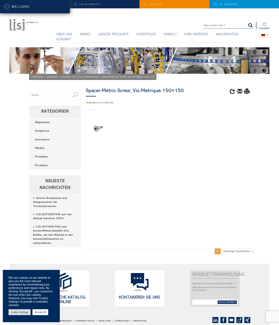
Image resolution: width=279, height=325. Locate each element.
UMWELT (170, 34)
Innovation (42, 139)
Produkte (41, 157)
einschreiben (227, 302)
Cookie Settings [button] (19, 312)
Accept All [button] (40, 312)
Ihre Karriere (196, 34)
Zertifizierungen (122, 321)
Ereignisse (42, 131)
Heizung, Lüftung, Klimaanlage (80, 77)
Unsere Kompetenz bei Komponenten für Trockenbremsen (50, 202)
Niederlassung (140, 321)
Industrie (51, 77)
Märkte (39, 148)
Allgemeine (42, 122)
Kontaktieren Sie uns (85, 321)
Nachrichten (227, 34)
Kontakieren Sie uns (139, 298)
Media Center (105, 321)
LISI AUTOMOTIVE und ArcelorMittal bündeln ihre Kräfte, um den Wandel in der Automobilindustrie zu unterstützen (53, 235)
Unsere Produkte (113, 34)
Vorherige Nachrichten (236, 251)
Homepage (37, 77)
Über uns (64, 34)
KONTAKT (63, 40)
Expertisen (146, 34)
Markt (85, 34)
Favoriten (264, 28)
